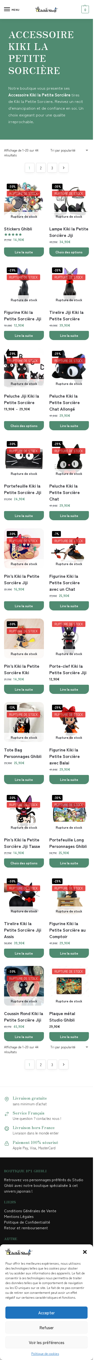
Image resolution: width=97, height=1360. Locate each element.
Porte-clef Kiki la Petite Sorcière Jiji (67, 669)
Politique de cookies (45, 1353)
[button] (85, 1252)
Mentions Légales (19, 1216)
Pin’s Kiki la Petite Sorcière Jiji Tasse (22, 842)
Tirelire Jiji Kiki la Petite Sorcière (66, 315)
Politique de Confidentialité (27, 1222)
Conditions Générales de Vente (31, 1210)
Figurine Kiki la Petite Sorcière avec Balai (64, 756)
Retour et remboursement (26, 1227)
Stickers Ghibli (18, 228)
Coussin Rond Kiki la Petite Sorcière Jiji (23, 1016)
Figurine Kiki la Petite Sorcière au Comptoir (67, 929)
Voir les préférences (46, 1342)
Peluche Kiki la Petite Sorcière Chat (64, 492)
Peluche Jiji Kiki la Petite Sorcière (21, 398)
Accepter (46, 1312)
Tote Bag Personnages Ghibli (22, 752)
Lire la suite (24, 252)
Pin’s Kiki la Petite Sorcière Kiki (21, 669)
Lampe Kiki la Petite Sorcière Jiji (68, 231)
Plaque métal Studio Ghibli (62, 1016)
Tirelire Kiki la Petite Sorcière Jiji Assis (22, 929)
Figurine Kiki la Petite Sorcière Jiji (22, 315)
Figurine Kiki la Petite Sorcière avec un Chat (64, 582)
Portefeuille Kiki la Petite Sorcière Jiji (22, 488)
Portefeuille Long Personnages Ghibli (68, 842)
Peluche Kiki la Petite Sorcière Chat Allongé (64, 402)
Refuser (47, 1327)
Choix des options (69, 252)
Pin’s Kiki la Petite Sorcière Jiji (21, 579)
